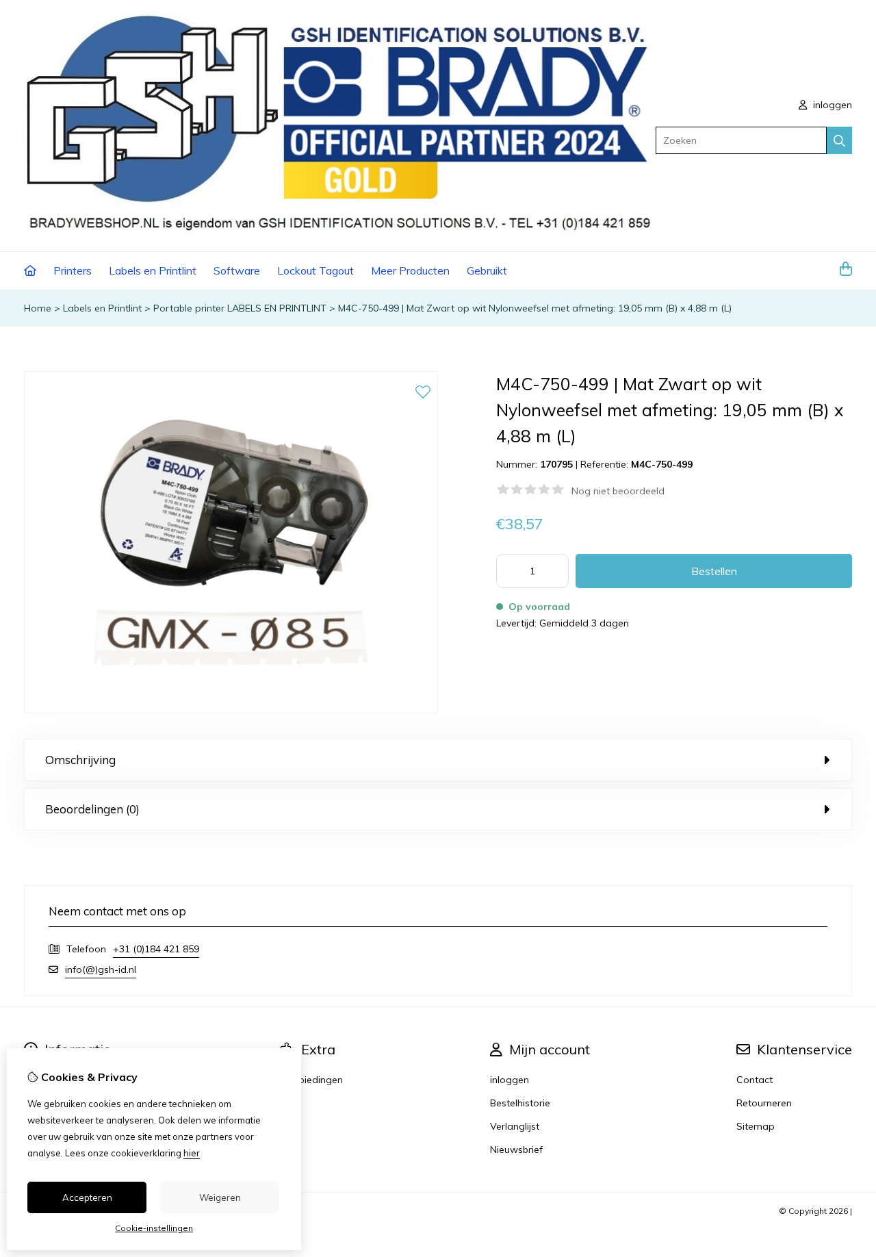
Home (37, 308)
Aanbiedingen (312, 1080)
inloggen (831, 105)
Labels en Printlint (152, 270)
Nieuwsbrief (516, 1149)
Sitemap (755, 1126)
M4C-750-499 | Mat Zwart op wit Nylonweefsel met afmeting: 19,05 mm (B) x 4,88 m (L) (535, 308)
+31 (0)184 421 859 (156, 949)
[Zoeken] (839, 140)
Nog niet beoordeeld (618, 491)
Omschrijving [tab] (80, 759)
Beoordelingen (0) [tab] (92, 809)
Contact (754, 1080)
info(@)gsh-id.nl (100, 969)
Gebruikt (487, 270)
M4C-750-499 (662, 464)
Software (237, 270)
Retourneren (764, 1103)
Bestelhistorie (520, 1103)
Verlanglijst (514, 1126)
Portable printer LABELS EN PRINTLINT (239, 308)
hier (191, 1152)
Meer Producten (410, 270)
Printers (72, 270)
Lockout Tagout (315, 270)
